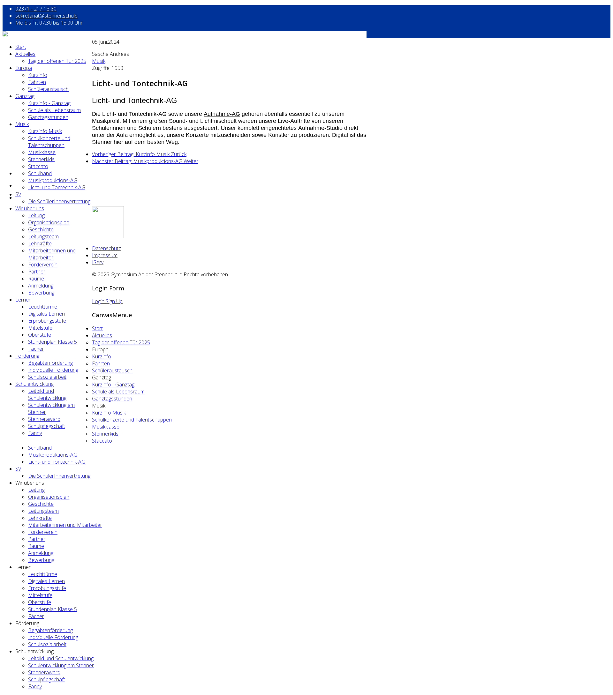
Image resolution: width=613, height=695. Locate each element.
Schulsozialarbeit (47, 376)
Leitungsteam (43, 236)
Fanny (35, 433)
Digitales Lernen (46, 313)
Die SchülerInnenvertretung (59, 201)
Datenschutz (106, 248)
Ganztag (24, 96)
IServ (97, 262)
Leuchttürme (42, 306)
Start (20, 46)
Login (99, 301)
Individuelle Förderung (53, 369)
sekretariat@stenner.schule (46, 15)
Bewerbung (41, 292)
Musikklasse (42, 152)
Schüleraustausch (48, 89)
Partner (36, 271)
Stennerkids (41, 159)
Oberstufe (39, 334)
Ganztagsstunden (48, 117)
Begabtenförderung (50, 362)
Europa (23, 67)
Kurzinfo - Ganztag (49, 103)
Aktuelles (25, 53)
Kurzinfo (37, 74)
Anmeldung (40, 285)
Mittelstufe (40, 327)
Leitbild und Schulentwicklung (47, 394)
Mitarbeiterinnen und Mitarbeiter (52, 254)
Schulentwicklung (34, 383)
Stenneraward (44, 418)
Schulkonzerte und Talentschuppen (49, 142)
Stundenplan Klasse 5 (52, 341)
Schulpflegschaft (46, 426)
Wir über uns (29, 208)
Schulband (40, 173)
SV (18, 194)
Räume (36, 278)
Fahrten (37, 82)
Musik (22, 124)
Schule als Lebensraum (54, 110)
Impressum (104, 255)
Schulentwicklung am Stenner (61, 665)
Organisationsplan (48, 222)
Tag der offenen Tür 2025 (57, 60)
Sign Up (114, 301)
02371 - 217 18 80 (36, 8)
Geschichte (41, 229)
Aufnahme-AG (222, 114)
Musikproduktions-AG (52, 180)
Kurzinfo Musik (45, 131)
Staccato (38, 166)
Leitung (36, 215)
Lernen (23, 299)
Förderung (27, 355)
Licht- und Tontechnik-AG (56, 187)
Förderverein (42, 264)
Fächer (36, 348)
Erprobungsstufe (47, 320)
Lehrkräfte (40, 243)
